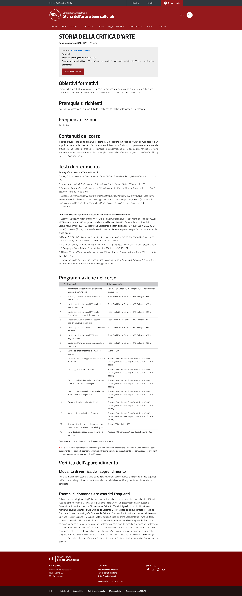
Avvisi (101, 26)
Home (54, 26)
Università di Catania (57, 3)
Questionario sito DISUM (136, 591)
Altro (149, 26)
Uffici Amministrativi (107, 575)
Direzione (102, 581)
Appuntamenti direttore (108, 569)
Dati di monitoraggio (96, 591)
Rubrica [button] (135, 3)
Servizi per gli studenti (107, 572)
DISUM (69, 3)
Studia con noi (69, 26)
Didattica (87, 26)
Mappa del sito (115, 591)
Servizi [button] (150, 3)
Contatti (162, 26)
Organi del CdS (115, 26)
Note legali (64, 591)
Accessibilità (78, 591)
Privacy (52, 591)
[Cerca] (190, 15)
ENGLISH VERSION (73, 71)
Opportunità (134, 26)
